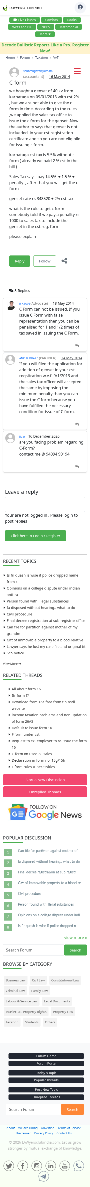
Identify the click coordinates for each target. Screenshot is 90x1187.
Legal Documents (57, 1001)
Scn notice (15, 653)
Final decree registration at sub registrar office (46, 620)
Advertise (47, 1128)
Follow (44, 260)
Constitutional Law (65, 980)
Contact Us (64, 1133)
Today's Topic (46, 1072)
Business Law (16, 980)
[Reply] (77, 345)
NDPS (46, 27)
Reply (19, 260)
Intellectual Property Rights (26, 1011)
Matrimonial (69, 27)
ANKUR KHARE (28, 358)
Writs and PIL (22, 27)
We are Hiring (28, 1128)
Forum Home (46, 1056)
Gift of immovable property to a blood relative (45, 640)
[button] (77, 73)
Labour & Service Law (22, 1001)
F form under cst (26, 734)
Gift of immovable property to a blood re (49, 883)
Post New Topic (46, 1089)
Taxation (12, 1022)
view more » (75, 937)
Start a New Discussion (45, 779)
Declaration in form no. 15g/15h (38, 760)
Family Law (39, 990)
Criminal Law (15, 990)
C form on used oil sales (32, 753)
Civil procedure (19, 614)
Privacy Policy (43, 1133)
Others (50, 1022)
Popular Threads (46, 1080)
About (10, 1128)
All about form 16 (26, 689)
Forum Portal (46, 1063)
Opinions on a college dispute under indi (49, 915)
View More (10, 664)
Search (75, 950)
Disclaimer (23, 1133)
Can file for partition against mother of (48, 851)
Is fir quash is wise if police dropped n (47, 926)
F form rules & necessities (33, 766)
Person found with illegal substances (38, 601)
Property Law (63, 1011)
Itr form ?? (20, 695)
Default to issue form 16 (32, 727)
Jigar (22, 436)
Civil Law (38, 980)
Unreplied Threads (45, 791)
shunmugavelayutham (37, 71)
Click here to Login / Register (35, 535)
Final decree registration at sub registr (47, 872)
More (44, 34)
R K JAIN (24, 303)
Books (71, 19)
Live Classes (27, 19)
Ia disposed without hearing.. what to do (41, 607)
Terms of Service (69, 1128)
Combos (51, 19)
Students (31, 1022)
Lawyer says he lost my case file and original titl (46, 646)
